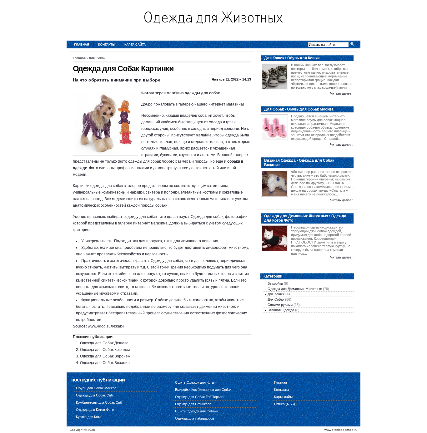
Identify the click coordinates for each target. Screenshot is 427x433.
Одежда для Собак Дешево (104, 343)
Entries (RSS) (284, 404)
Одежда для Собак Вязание (105, 363)
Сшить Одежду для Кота (194, 382)
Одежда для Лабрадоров (194, 418)
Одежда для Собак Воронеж (105, 356)
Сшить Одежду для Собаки (196, 411)
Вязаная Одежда (281, 310)
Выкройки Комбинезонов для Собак (203, 389)
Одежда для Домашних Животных (295, 289)
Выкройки (275, 283)
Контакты (106, 44)
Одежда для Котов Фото (95, 409)
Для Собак (97, 58)
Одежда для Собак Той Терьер (199, 397)
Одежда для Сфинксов (193, 404)
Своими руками (280, 305)
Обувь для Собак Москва (96, 388)
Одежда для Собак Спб (94, 395)
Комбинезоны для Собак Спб (99, 402)
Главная (81, 44)
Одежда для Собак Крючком (105, 349)
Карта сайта (135, 44)
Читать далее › (342, 93)
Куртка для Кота (88, 417)
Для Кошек (276, 294)
